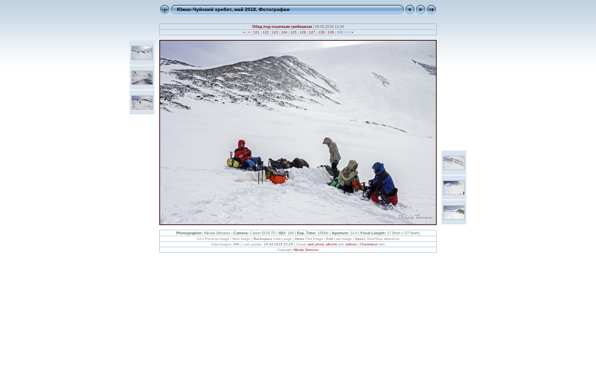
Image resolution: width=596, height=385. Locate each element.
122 (265, 32)
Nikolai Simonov (306, 250)
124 (284, 32)
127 (312, 32)
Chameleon (369, 244)
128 (321, 32)
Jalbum (351, 244)
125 (293, 32)
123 (275, 32)
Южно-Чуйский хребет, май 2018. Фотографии (233, 9)
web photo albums (322, 244)
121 (256, 32)
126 (303, 32)
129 (331, 32)
